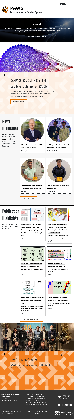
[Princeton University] (64, 413)
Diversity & (10, 411)
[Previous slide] (62, 75)
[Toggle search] (70, 4)
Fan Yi (23, 233)
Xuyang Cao (58, 269)
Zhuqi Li (50, 303)
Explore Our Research (37, 36)
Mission (37, 24)
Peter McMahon (38, 308)
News (18, 101)
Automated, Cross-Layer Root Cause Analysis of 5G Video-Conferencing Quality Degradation (32, 227)
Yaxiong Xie (36, 269)
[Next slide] (69, 75)
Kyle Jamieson (36, 233)
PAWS (16, 8)
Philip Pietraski (57, 238)
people (4, 139)
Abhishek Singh (25, 306)
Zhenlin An (51, 235)
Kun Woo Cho (29, 269)
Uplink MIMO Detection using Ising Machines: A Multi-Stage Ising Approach (32, 300)
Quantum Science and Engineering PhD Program (31, 363)
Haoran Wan (28, 233)
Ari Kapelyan (33, 306)
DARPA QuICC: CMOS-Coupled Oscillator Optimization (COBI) (28, 84)
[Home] (5, 11)
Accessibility (6, 413)
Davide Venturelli (29, 308)
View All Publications (31, 319)
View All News (28, 198)
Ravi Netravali (63, 303)
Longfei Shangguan (59, 235)
